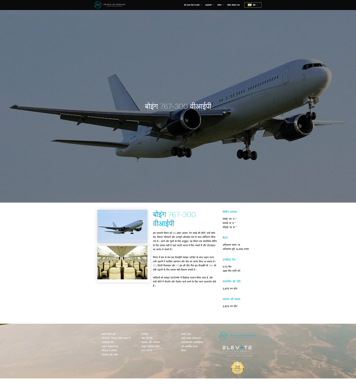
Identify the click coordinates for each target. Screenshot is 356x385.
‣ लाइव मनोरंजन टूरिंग (150, 346)
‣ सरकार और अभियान (150, 342)
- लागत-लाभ (185, 334)
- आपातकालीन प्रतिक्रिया (191, 342)
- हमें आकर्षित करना (188, 346)
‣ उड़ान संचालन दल (109, 346)
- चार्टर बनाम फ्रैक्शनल (190, 338)
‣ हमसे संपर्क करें (107, 334)
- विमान (182, 350)
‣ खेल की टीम (146, 338)
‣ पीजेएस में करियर (108, 350)
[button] (201, 5)
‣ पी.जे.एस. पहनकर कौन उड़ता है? (115, 338)
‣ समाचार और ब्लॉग (109, 354)
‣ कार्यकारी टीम (107, 342)
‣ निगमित (144, 334)
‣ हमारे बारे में (146, 350)
